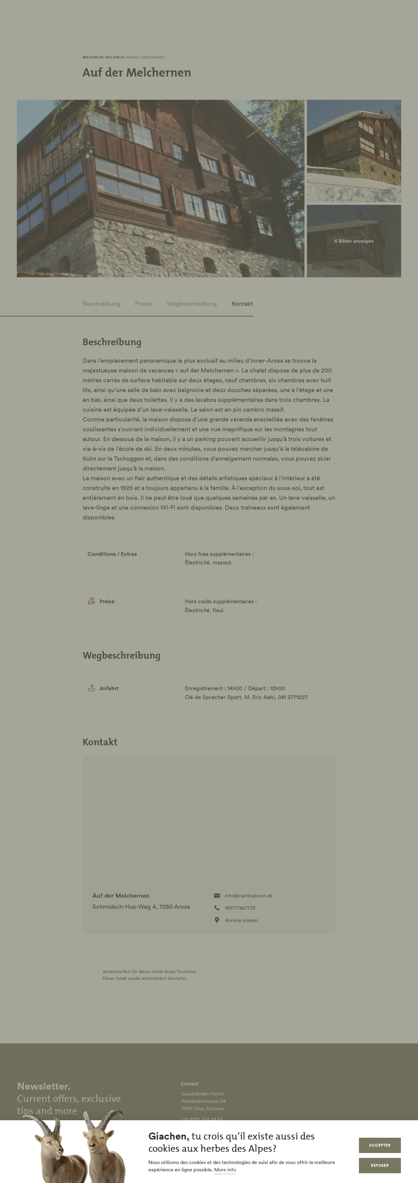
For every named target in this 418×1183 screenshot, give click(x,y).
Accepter (380, 1145)
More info (225, 1169)
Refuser (380, 1165)
